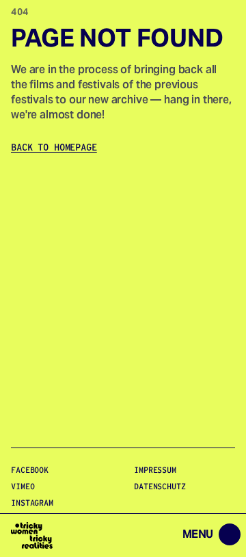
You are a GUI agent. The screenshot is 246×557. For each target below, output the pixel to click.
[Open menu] (155, 535)
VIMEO (22, 486)
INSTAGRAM (32, 502)
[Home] (32, 535)
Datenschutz (160, 486)
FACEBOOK (30, 469)
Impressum (155, 469)
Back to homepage (54, 147)
